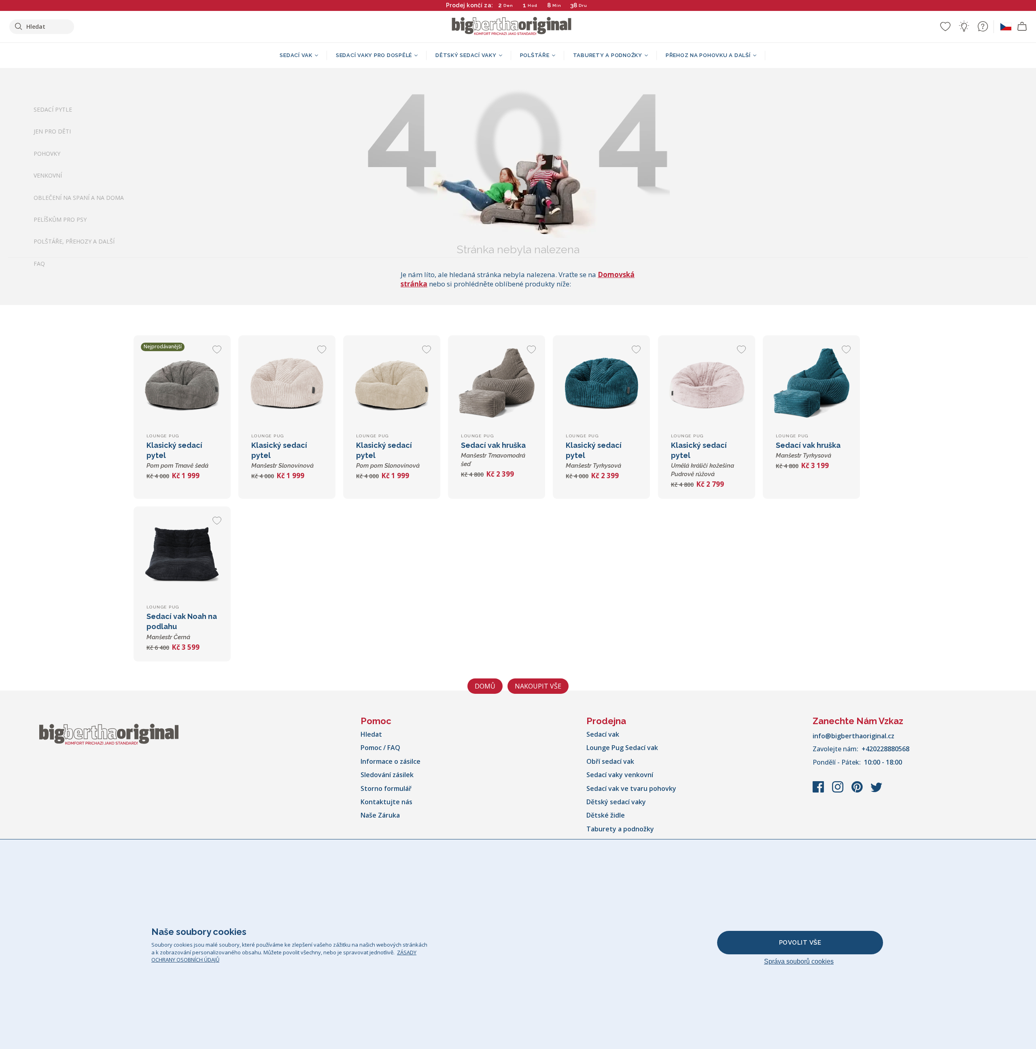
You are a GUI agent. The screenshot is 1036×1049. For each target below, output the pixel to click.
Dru (583, 5)
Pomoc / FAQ (380, 747)
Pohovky (47, 153)
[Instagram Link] (838, 790)
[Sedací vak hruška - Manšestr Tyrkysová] (811, 384)
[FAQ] (983, 26)
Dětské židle (605, 815)
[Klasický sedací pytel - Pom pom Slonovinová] (391, 384)
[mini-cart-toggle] (1022, 26)
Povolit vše (800, 942)
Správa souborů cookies (799, 961)
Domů (485, 686)
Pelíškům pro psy (60, 219)
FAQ (39, 263)
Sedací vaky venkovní (619, 774)
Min (556, 5)
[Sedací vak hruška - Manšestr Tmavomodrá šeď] (496, 384)
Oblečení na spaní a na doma (79, 197)
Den (508, 5)
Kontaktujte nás (386, 801)
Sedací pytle (53, 109)
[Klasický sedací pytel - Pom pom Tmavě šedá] (182, 384)
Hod (532, 5)
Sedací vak (602, 734)
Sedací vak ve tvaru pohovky (631, 788)
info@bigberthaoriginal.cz (853, 735)
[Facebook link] (819, 790)
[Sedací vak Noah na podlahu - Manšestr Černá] (182, 555)
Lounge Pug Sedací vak (622, 747)
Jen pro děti (52, 132)
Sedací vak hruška (493, 454)
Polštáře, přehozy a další (74, 242)
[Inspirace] (964, 26)
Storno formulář (386, 788)
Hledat (371, 734)
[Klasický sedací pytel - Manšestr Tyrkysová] (601, 384)
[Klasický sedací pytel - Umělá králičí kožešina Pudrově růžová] (706, 384)
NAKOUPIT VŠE (538, 686)
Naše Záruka (380, 815)
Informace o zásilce (390, 761)
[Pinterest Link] (857, 790)
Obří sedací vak (610, 761)
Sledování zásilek (387, 774)
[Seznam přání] (945, 26)
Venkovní (48, 176)
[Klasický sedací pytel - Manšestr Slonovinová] (287, 384)
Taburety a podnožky (620, 828)
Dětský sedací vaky (616, 801)
